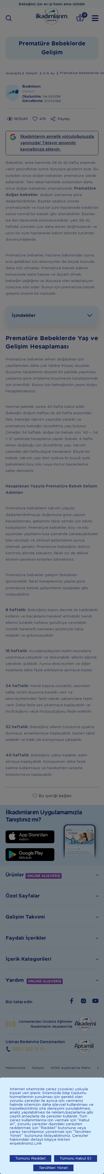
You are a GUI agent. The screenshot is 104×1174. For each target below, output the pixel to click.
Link (38, 1143)
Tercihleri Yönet (53, 1168)
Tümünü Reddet (30, 1158)
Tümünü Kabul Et (76, 1158)
